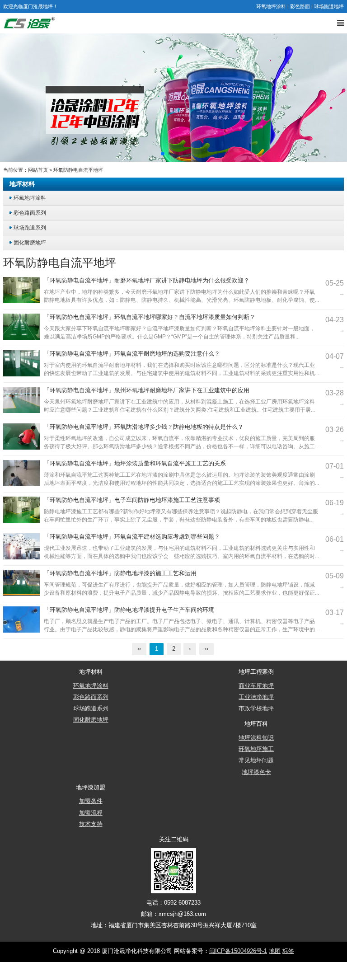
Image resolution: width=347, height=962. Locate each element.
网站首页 (38, 170)
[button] (162, 153)
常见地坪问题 (256, 760)
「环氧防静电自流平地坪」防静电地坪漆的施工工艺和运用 (120, 573)
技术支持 (91, 824)
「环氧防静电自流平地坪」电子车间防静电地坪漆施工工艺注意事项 (132, 500)
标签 (288, 951)
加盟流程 (91, 813)
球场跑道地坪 (329, 6)
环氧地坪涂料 (271, 6)
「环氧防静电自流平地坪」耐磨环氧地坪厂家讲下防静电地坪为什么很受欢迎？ (146, 280)
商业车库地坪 (256, 686)
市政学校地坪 (256, 708)
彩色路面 (300, 6)
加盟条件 (91, 801)
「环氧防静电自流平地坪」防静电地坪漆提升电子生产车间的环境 (129, 610)
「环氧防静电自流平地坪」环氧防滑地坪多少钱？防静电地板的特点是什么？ (144, 427)
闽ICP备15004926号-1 (238, 951)
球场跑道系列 (30, 227)
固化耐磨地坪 (30, 242)
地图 (275, 951)
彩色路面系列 (30, 213)
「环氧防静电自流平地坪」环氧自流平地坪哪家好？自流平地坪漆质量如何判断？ (149, 317)
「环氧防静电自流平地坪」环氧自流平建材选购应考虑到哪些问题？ (132, 537)
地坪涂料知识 (256, 738)
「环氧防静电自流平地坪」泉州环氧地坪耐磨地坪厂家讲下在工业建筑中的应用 (146, 390)
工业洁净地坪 (256, 697)
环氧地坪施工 (256, 749)
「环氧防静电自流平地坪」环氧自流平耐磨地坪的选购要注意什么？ (132, 354)
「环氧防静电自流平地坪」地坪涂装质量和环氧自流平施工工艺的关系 (135, 463)
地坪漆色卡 (256, 772)
